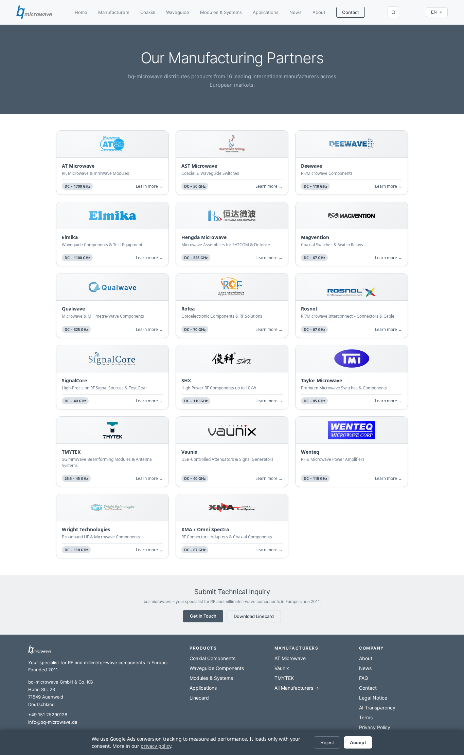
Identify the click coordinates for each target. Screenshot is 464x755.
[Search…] (393, 12)
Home (81, 12)
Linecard (199, 698)
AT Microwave (290, 658)
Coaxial (147, 12)
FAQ (363, 678)
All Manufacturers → (296, 688)
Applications (266, 12)
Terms (366, 717)
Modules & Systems (221, 12)
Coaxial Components (212, 658)
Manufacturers (113, 12)
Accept (358, 742)
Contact (350, 12)
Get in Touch (203, 616)
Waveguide (177, 12)
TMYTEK (284, 678)
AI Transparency (377, 707)
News (295, 12)
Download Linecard (254, 616)
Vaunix (281, 668)
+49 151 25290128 (47, 714)
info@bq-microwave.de (52, 722)
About (319, 12)
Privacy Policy (374, 727)
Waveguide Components (217, 668)
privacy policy (156, 746)
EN (437, 12)
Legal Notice (373, 698)
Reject (327, 742)
